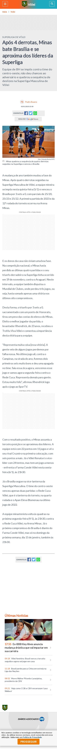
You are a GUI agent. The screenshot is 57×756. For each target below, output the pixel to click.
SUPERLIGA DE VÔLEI (13, 37)
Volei (13, 12)
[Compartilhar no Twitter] (30, 114)
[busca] (52, 4)
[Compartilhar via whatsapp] (35, 113)
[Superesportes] (24, 4)
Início (4, 12)
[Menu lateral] (5, 4)
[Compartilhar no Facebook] (26, 114)
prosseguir (28, 741)
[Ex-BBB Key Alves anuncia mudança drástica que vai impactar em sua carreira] (28, 629)
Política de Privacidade (32, 737)
